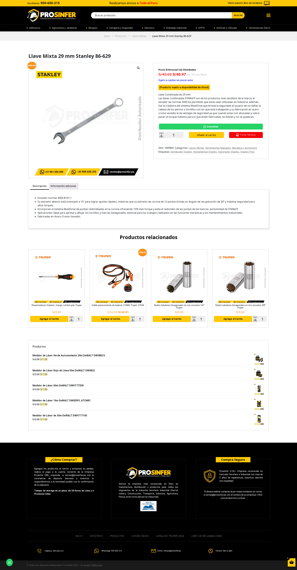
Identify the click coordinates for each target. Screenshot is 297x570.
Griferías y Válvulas (226, 27)
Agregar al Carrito (49, 318)
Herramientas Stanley (205, 151)
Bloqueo (92, 27)
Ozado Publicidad (93, 565)
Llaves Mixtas (139, 36)
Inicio (107, 36)
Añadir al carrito (206, 135)
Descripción (40, 186)
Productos (121, 36)
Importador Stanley (228, 151)
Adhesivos (34, 27)
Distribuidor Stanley (181, 151)
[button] (138, 68)
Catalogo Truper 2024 (170, 536)
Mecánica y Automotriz (244, 148)
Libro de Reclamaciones (206, 536)
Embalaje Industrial (176, 27)
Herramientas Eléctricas (262, 27)
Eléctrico (149, 27)
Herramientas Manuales (218, 148)
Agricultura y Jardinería (64, 27)
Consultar (212, 126)
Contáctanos (140, 536)
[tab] (39, 186)
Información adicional (63, 186)
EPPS (201, 27)
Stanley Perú (247, 151)
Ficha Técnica (247, 134)
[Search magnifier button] (238, 15)
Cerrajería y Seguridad (121, 27)
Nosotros (96, 536)
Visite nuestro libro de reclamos (245, 3)
